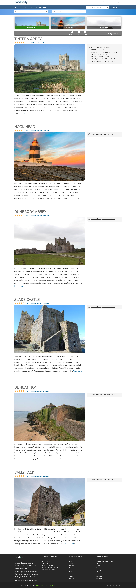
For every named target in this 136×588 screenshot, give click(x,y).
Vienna (71, 563)
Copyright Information (50, 567)
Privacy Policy (40, 585)
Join (115, 2)
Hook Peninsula (28, 7)
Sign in (119, 2)
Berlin (71, 572)
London (71, 565)
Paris (70, 561)
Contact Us (46, 561)
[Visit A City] (20, 557)
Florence (71, 578)
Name (118, 34)
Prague (71, 567)
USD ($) (32, 2)
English (40, 2)
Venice (71, 576)
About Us (45, 563)
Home (17, 7)
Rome (71, 574)
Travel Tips (108, 2)
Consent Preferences (49, 570)
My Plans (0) (116, 7)
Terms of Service (51, 585)
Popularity (113, 34)
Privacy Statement (48, 565)
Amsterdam (72, 570)
